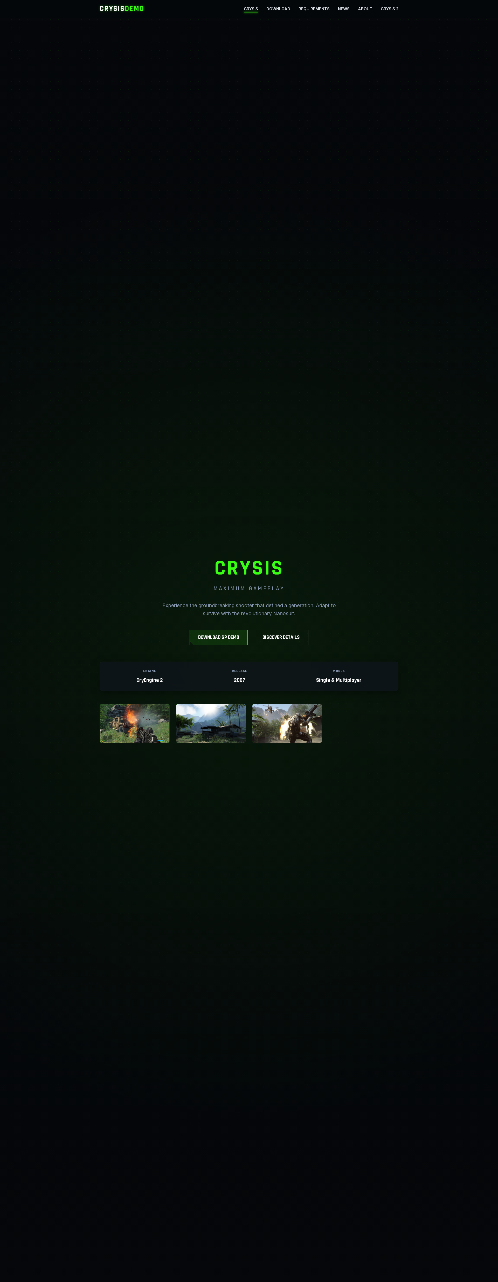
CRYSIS (122, 8)
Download (278, 8)
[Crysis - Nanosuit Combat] (211, 723)
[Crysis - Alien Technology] (287, 723)
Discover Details (281, 637)
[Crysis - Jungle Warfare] (135, 723)
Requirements (314, 8)
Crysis (251, 8)
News (344, 8)
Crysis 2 (389, 8)
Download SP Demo (218, 637)
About (365, 8)
